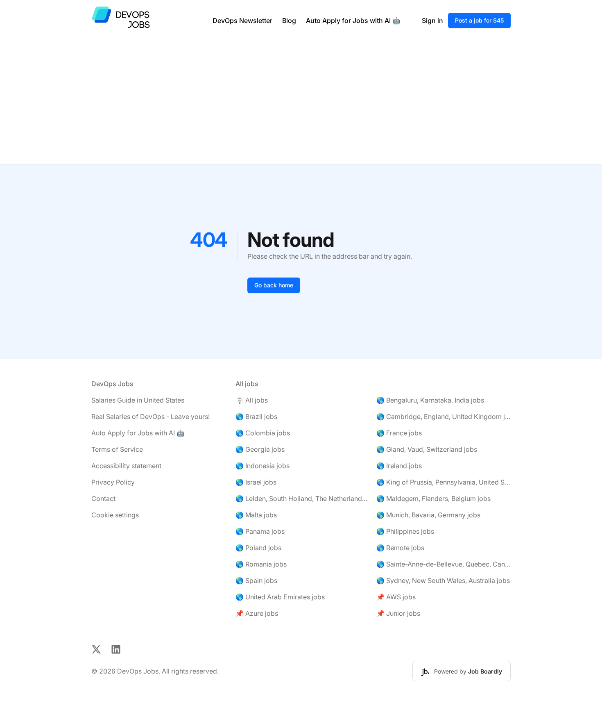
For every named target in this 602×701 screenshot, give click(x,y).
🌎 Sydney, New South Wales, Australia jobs (443, 580)
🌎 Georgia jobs (260, 449)
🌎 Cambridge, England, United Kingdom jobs (443, 416)
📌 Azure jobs (256, 613)
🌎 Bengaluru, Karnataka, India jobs (430, 400)
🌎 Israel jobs (255, 482)
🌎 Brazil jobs (256, 416)
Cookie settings (115, 515)
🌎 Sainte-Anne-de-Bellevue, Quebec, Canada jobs (443, 564)
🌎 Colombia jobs (262, 433)
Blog (289, 20)
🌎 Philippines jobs (405, 531)
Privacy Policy (113, 482)
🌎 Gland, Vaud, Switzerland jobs (426, 449)
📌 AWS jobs (396, 597)
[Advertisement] (301, 102)
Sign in (432, 20)
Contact (103, 498)
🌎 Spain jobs (256, 580)
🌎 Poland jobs (258, 548)
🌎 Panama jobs (260, 531)
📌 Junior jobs (398, 613)
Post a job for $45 (479, 20)
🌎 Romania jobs (261, 564)
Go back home (273, 285)
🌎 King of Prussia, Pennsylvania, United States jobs (443, 482)
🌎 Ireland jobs (399, 466)
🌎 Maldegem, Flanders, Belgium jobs (433, 498)
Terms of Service (117, 449)
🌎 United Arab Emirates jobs (280, 597)
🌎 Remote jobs (400, 548)
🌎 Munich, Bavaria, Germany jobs (428, 515)
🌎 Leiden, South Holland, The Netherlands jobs (302, 498)
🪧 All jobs (251, 400)
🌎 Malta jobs (256, 515)
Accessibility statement (126, 466)
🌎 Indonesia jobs (262, 466)
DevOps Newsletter (242, 20)
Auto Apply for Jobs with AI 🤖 (353, 20)
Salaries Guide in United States (137, 400)
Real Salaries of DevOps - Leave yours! (150, 416)
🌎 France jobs (399, 433)
